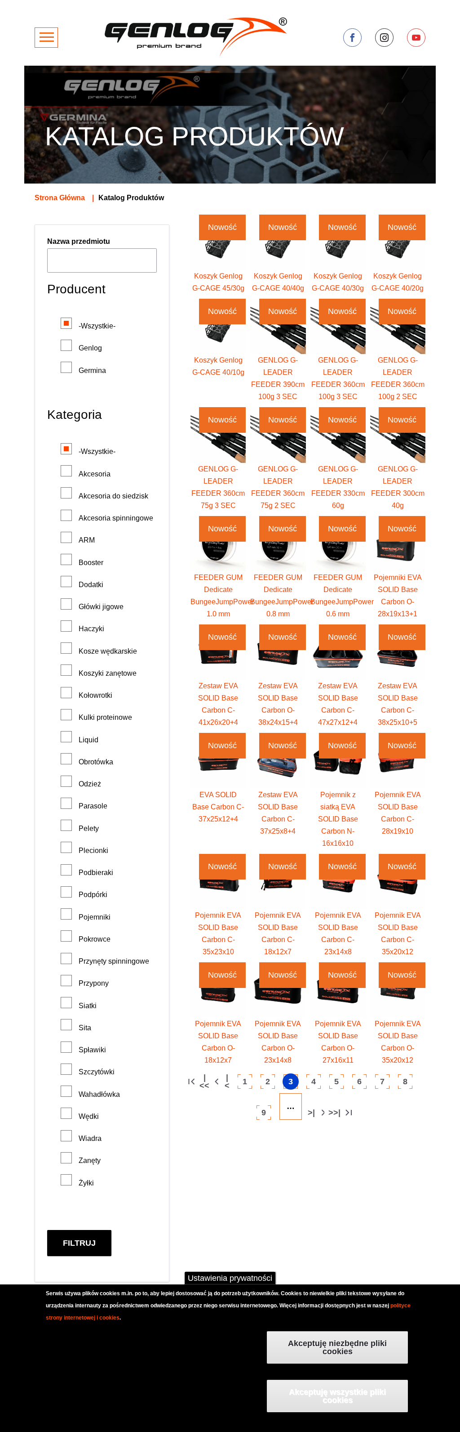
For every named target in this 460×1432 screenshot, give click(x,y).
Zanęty (90, 1160)
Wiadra (90, 1138)
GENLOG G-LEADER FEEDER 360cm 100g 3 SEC (338, 378)
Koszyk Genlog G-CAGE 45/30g (218, 282)
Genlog (90, 348)
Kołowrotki (95, 695)
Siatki (88, 1006)
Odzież (90, 784)
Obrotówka (96, 762)
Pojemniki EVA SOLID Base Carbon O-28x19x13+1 (398, 596)
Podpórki (93, 894)
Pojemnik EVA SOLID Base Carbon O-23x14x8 (278, 1042)
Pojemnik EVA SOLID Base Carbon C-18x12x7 (278, 933)
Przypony (94, 983)
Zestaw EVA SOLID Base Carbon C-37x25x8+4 (278, 813)
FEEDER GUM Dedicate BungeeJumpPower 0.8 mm (282, 596)
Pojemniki (95, 917)
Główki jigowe (101, 607)
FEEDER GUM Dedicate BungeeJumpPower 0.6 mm (342, 596)
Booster (91, 562)
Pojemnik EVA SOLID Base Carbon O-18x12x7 (218, 1042)
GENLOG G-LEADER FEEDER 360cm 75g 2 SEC (278, 487)
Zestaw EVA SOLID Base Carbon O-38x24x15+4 (278, 704)
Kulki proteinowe (105, 717)
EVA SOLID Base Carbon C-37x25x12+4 (218, 807)
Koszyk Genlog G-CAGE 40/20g (398, 282)
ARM (87, 540)
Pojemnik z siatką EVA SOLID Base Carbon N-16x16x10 (338, 819)
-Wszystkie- (97, 326)
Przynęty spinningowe (114, 961)
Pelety (89, 828)
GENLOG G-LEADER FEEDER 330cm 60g (338, 487)
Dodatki (91, 584)
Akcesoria (95, 474)
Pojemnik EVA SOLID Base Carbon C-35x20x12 (398, 933)
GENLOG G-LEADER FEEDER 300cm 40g (398, 487)
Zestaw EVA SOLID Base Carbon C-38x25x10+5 (398, 704)
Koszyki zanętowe (108, 673)
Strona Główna (60, 198)
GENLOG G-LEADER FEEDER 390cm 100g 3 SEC (278, 378)
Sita (85, 1028)
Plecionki (93, 850)
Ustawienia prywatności (230, 1278)
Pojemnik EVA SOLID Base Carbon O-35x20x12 (398, 1042)
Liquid (88, 740)
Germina (92, 370)
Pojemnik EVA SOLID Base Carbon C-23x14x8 (338, 933)
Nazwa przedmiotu (78, 241)
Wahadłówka (99, 1094)
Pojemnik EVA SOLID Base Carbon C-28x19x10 (398, 813)
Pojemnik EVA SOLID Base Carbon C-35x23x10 (218, 933)
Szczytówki (97, 1072)
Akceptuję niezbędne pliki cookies (337, 1347)
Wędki (89, 1116)
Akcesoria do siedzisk (113, 496)
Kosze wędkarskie (108, 651)
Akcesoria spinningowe (116, 518)
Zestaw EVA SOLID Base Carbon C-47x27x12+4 (338, 704)
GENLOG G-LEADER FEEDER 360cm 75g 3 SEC (218, 487)
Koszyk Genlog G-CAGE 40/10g (218, 366)
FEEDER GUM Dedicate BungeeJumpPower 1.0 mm (222, 596)
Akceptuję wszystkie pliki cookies (337, 1396)
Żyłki (86, 1183)
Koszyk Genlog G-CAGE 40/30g (338, 282)
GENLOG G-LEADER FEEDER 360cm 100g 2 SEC (398, 378)
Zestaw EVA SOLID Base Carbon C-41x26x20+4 (218, 704)
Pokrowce (95, 939)
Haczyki (91, 629)
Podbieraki (96, 872)
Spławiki (92, 1050)
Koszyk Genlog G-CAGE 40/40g (278, 282)
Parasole (93, 806)
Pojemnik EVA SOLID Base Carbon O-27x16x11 (338, 1042)
